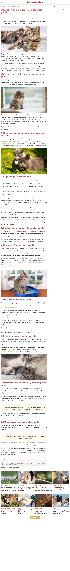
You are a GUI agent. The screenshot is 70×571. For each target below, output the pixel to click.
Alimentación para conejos (8, 508)
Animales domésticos (11, 6)
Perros (54, 508)
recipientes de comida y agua (11, 253)
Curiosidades (21, 485)
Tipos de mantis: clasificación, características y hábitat (43, 488)
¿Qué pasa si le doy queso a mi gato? (58, 488)
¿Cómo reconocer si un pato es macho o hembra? (26, 511)
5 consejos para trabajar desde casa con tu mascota (26, 488)
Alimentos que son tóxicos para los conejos (7, 511)
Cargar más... (35, 517)
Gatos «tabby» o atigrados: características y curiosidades (41, 511)
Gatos (18, 6)
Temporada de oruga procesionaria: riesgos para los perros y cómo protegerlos (9, 488)
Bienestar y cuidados (6, 485)
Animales (3, 6)
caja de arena (23, 186)
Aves (19, 508)
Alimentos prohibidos (57, 485)
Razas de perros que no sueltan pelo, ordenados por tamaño (60, 511)
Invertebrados (39, 485)
